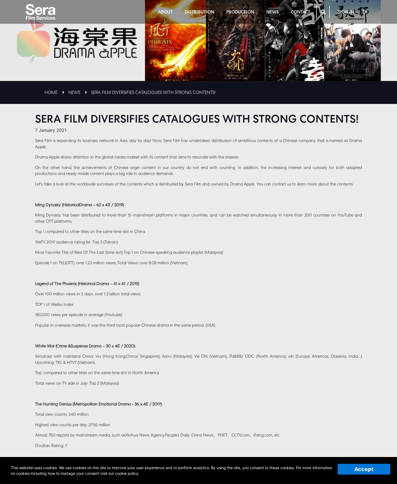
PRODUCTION (240, 12)
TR (364, 12)
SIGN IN (346, 12)
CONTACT (300, 12)
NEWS (272, 12)
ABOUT (165, 12)
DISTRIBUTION (199, 12)
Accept (364, 469)
